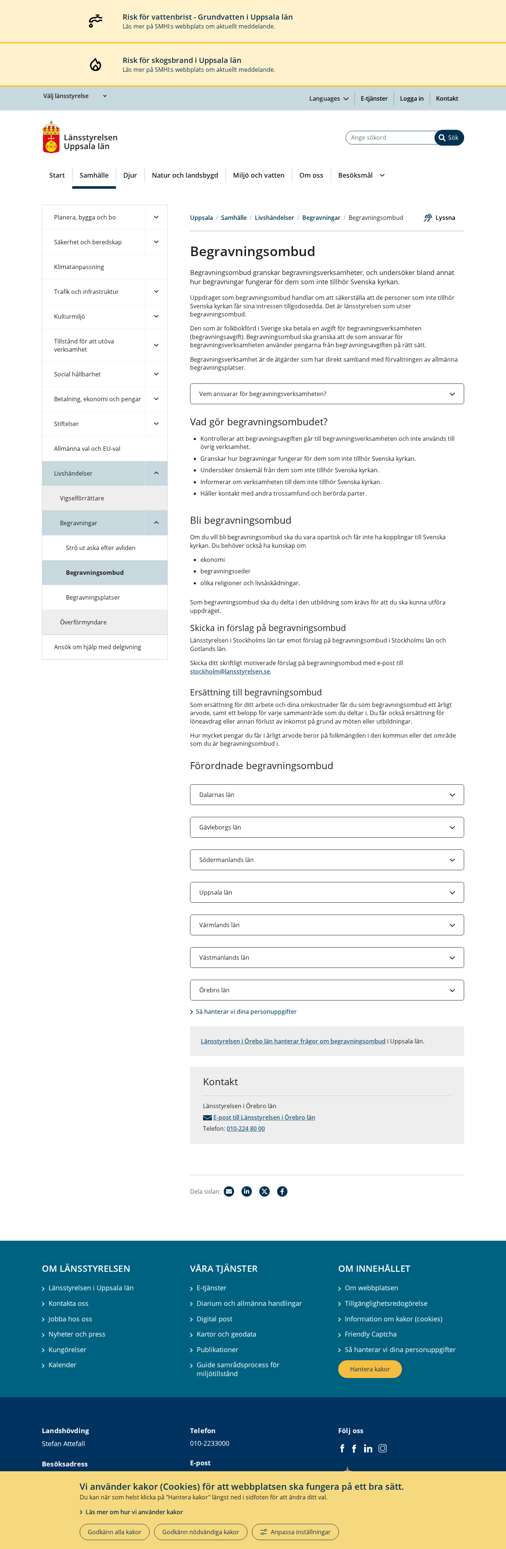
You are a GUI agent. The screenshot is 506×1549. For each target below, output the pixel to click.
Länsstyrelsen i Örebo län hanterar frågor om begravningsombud (293, 1041)
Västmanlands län (224, 957)
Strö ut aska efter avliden (101, 548)
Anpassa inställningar (301, 1532)
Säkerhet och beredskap (88, 242)
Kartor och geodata (226, 1334)
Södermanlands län (226, 860)
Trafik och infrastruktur (86, 292)
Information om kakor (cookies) (393, 1319)
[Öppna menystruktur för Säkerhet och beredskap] (156, 242)
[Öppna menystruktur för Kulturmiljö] (156, 316)
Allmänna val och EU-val (87, 449)
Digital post (214, 1319)
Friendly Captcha (371, 1334)
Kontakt (447, 98)
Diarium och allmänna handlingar (249, 1303)
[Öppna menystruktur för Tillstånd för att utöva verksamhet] (156, 345)
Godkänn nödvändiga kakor (200, 1532)
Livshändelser (73, 473)
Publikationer (217, 1349)
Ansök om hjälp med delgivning (97, 647)
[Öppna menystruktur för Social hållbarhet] (156, 374)
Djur (130, 175)
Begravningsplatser (93, 597)
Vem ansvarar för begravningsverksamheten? (262, 394)
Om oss (311, 175)
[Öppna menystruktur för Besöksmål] (381, 175)
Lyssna (445, 218)
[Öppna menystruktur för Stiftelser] (156, 424)
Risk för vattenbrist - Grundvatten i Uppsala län (208, 17)
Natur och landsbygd (185, 175)
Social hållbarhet (77, 374)
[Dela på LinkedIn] (247, 1191)
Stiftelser (66, 424)
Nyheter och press (77, 1334)
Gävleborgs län (220, 827)
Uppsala (201, 218)
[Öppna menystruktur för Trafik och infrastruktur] (156, 291)
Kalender (62, 1365)
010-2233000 (209, 1443)
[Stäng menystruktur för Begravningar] (156, 523)
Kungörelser (67, 1349)
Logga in (415, 98)
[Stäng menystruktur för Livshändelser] (156, 473)
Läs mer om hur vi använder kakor (134, 1512)
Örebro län (214, 990)
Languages (325, 98)
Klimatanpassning (79, 267)
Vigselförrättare (82, 498)
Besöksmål (355, 175)
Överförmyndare (83, 622)
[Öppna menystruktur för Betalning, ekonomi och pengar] (156, 399)
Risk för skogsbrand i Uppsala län (182, 60)
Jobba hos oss (70, 1319)
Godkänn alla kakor (115, 1532)
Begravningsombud (95, 573)
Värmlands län (219, 925)
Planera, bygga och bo (85, 217)
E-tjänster (374, 98)
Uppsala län (215, 892)
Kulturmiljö (69, 316)
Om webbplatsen (371, 1288)
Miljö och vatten (258, 175)
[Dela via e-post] (229, 1191)
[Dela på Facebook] (282, 1191)
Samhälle (94, 175)
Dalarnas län (216, 795)
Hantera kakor (370, 1369)
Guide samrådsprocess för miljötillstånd (238, 1369)
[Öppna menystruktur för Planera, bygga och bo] (156, 217)
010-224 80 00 (246, 1128)
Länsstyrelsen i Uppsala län (91, 1288)
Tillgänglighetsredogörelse (386, 1303)
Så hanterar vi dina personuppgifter (246, 1011)
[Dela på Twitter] (264, 1191)
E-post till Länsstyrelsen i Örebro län (264, 1117)
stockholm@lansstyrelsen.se (230, 671)
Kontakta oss (69, 1303)
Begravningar (78, 523)
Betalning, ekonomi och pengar (97, 399)
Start (57, 175)
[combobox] (405, 137)
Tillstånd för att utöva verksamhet (84, 345)
